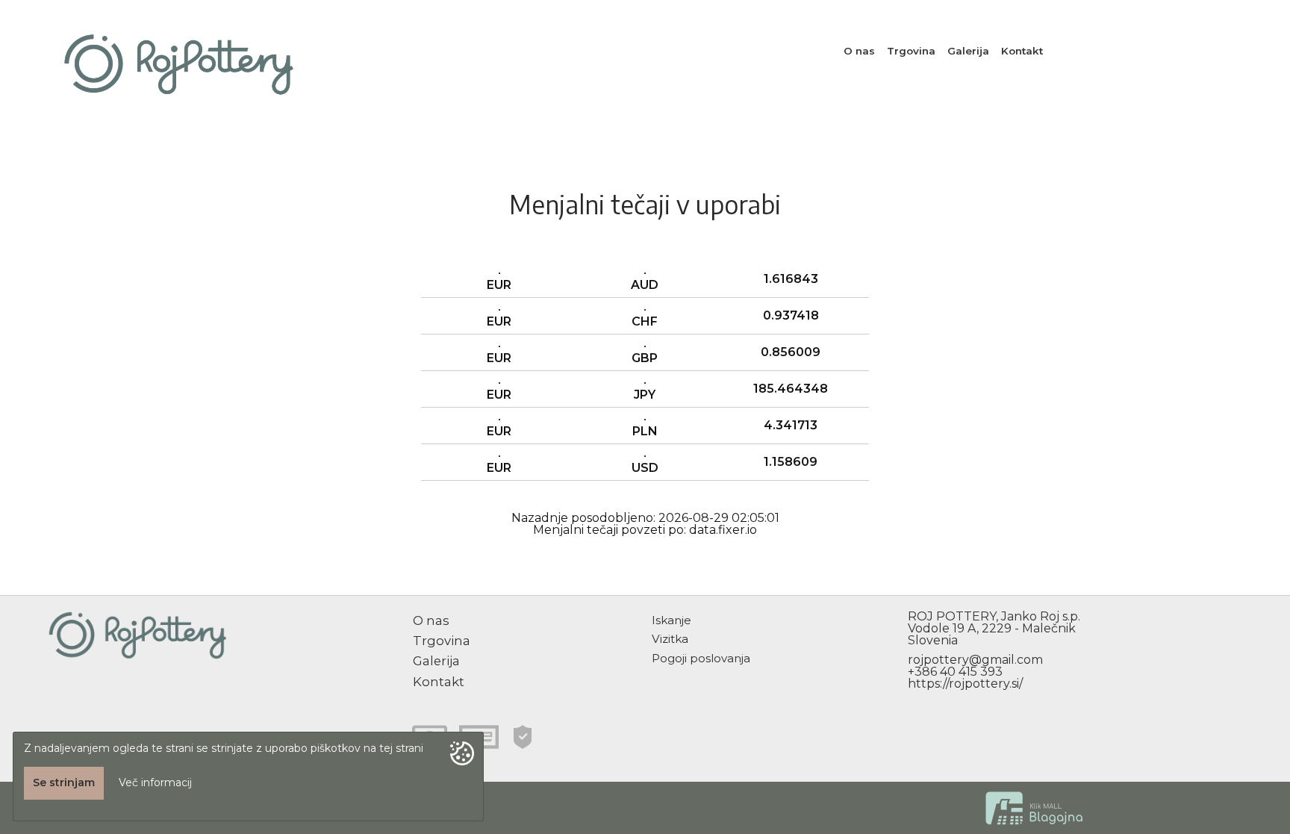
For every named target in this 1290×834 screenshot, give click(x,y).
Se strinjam (64, 782)
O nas (859, 51)
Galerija (968, 51)
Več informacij (155, 782)
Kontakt (1022, 51)
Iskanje (671, 620)
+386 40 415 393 (955, 672)
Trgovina (911, 51)
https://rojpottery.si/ (965, 683)
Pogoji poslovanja (701, 658)
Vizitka (670, 639)
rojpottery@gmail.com (975, 660)
